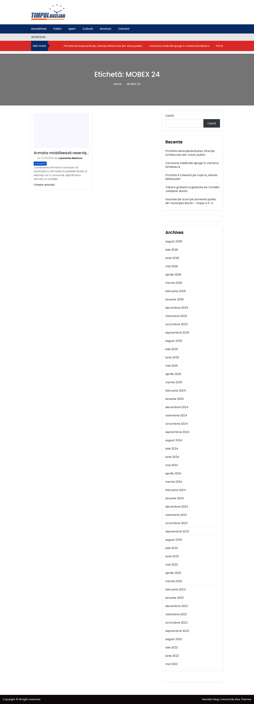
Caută (169, 116)
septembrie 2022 (177, 631)
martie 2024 (173, 482)
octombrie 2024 (176, 424)
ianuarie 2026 (174, 299)
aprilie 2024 (173, 473)
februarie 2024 (175, 490)
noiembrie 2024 (176, 415)
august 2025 (173, 341)
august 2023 (173, 540)
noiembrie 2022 (176, 614)
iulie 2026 (171, 250)
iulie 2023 (171, 548)
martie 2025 (173, 382)
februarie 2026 (175, 291)
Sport (72, 29)
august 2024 (173, 440)
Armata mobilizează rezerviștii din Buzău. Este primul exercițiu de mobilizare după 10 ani (61, 152)
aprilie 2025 (173, 374)
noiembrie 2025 (176, 316)
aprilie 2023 (173, 573)
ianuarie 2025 (174, 399)
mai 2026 (171, 266)
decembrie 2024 (176, 407)
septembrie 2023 (177, 531)
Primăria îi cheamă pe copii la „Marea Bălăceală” (191, 177)
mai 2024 (171, 465)
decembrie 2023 (176, 507)
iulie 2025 (171, 349)
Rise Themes (243, 699)
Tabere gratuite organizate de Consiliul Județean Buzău (192, 189)
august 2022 (173, 639)
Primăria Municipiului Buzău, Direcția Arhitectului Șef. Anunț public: (103, 46)
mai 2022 (171, 664)
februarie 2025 (175, 391)
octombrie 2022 (176, 623)
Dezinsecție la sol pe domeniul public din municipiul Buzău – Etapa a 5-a (190, 201)
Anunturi (105, 29)
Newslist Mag (211, 699)
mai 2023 (171, 565)
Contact (124, 29)
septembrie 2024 (177, 432)
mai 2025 (171, 366)
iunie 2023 (172, 556)
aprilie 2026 (173, 275)
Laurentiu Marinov (71, 158)
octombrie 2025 (176, 324)
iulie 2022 (171, 647)
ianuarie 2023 (174, 598)
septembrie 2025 (177, 333)
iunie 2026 (172, 258)
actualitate (40, 163)
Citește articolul (44, 184)
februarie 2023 (175, 589)
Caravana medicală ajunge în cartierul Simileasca (178, 46)
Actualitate (38, 29)
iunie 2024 (172, 457)
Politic (57, 29)
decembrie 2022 (176, 606)
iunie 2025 (172, 357)
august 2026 (173, 241)
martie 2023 (173, 581)
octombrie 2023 (176, 523)
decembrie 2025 (176, 308)
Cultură (88, 29)
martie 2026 (173, 283)
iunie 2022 (172, 656)
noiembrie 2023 (176, 515)
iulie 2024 (171, 449)
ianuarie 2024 (174, 498)
